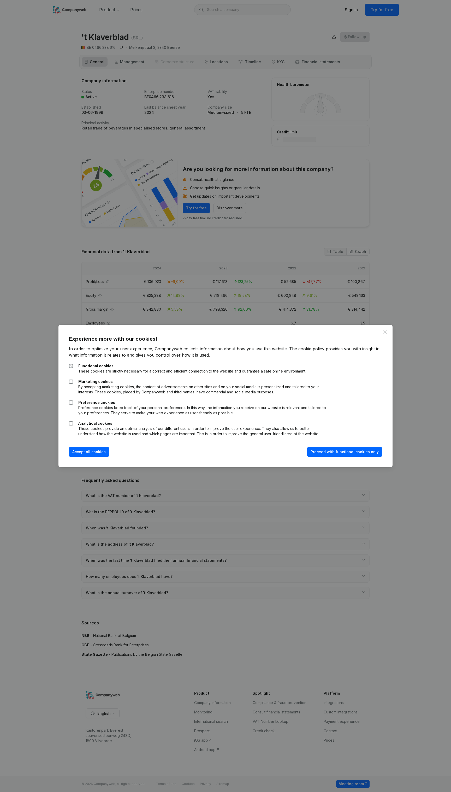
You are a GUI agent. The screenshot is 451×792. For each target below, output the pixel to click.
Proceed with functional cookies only (345, 452)
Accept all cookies (89, 452)
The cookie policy (306, 348)
